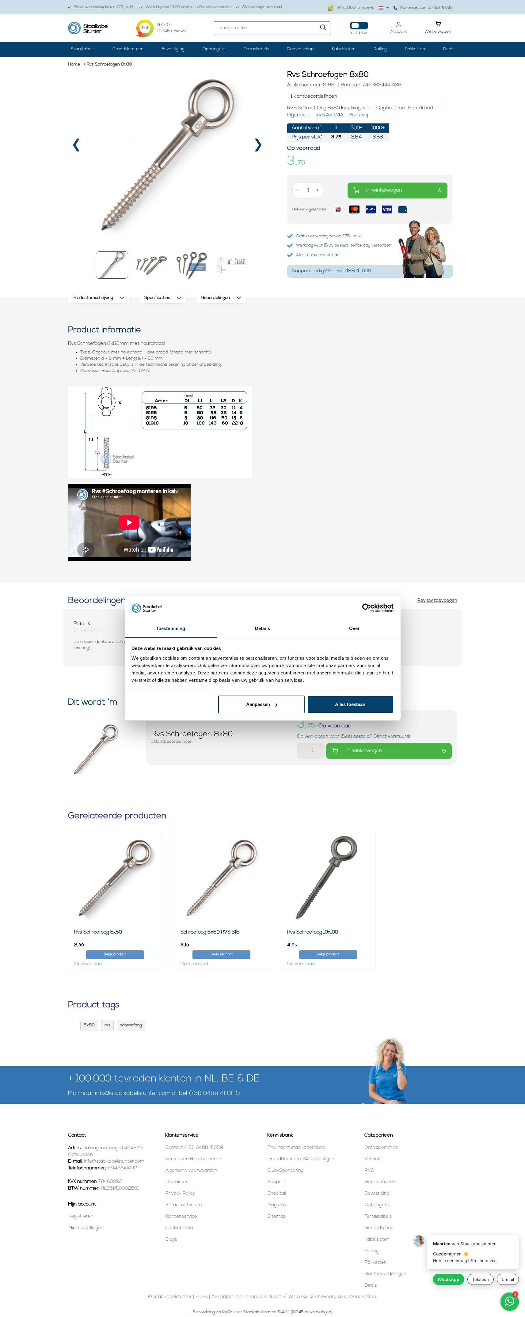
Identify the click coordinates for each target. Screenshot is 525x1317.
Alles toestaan (350, 704)
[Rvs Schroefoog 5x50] (115, 878)
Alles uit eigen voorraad (262, 7)
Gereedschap (300, 49)
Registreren (80, 1216)
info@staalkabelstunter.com (132, 1093)
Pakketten (415, 49)
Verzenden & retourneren (193, 1159)
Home (74, 64)
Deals (449, 49)
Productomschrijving (93, 298)
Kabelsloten (344, 49)
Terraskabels (256, 49)
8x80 (89, 1025)
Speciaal (277, 1193)
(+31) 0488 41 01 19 (214, 1093)
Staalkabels (83, 49)
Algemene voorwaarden (191, 1170)
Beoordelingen (215, 298)
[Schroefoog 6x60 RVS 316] (221, 878)
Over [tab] (354, 628)
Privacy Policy (180, 1193)
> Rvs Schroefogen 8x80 (108, 64)
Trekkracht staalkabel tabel (296, 1147)
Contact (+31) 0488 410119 (194, 1147)
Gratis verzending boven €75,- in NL (104, 7)
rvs (107, 1025)
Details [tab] (262, 628)
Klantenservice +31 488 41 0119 (426, 7)
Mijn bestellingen (86, 1228)
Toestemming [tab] (170, 628)
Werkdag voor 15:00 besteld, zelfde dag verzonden (189, 7)
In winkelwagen (384, 190)
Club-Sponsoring (285, 1170)
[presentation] (77, 147)
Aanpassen (258, 704)
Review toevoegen (437, 600)
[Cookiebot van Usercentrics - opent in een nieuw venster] (367, 608)
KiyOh (227, 1312)
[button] (112, 265)
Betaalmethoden (183, 1205)
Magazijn (277, 1205)
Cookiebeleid (179, 1228)
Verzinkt (373, 1159)
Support (276, 1182)
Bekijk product (115, 954)
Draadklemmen (127, 49)
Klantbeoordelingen (385, 1274)
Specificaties (157, 298)
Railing (380, 49)
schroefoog (131, 1025)
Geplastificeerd (381, 1182)
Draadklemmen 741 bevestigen (301, 1159)
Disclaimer (176, 1182)
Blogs (171, 1239)
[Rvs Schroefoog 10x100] (328, 878)
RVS (369, 1170)
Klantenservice (181, 1216)
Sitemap (277, 1216)
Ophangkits (214, 49)
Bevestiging (173, 49)
